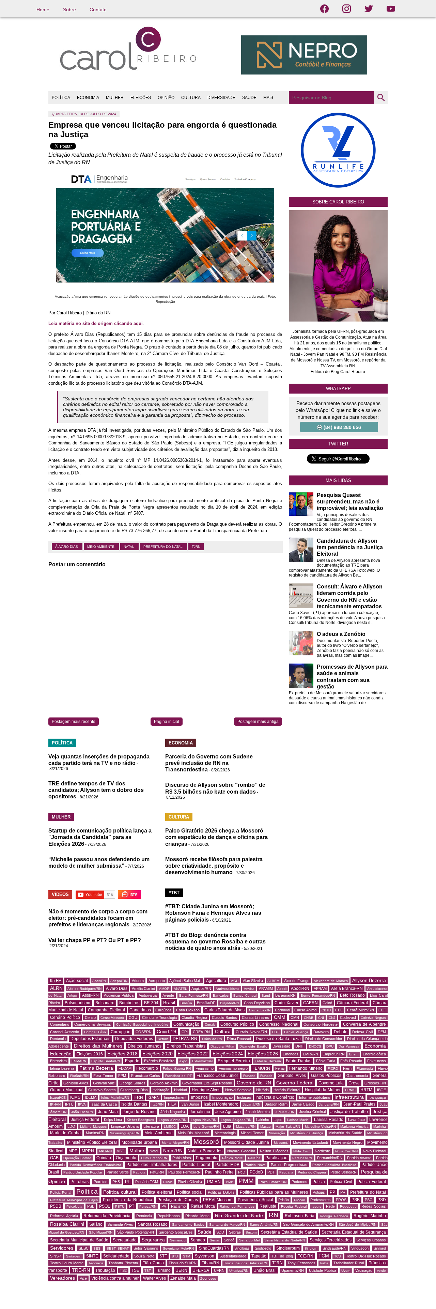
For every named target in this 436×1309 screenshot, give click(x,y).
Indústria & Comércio (274, 1097)
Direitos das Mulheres (98, 1046)
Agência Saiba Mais (185, 981)
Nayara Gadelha (241, 1151)
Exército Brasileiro (159, 1061)
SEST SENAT (118, 1248)
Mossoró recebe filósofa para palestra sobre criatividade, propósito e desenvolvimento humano (214, 865)
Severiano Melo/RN (178, 1248)
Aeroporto (157, 981)
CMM (279, 1017)
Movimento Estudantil (310, 1142)
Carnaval (282, 1010)
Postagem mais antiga (258, 721)
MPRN (88, 1151)
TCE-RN (305, 1256)
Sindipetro (263, 1248)
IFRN (138, 1097)
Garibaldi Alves (292, 1075)
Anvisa (249, 989)
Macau (265, 1126)
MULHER (115, 97)
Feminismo (205, 1068)
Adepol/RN (118, 981)
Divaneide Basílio (253, 1046)
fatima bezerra (62, 1068)
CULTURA (191, 97)
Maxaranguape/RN (124, 1133)
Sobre (69, 9)
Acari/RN (99, 981)
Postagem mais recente (73, 721)
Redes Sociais (373, 1206)
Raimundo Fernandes (237, 1206)
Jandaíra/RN (329, 1104)
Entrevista (58, 1061)
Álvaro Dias (67, 547)
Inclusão (244, 1097)
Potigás (319, 1192)
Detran (163, 1039)
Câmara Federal (352, 1002)
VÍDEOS (60, 894)
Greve (354, 1083)
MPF (72, 1151)
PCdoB (256, 1172)
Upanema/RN (292, 1270)
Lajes (278, 1120)
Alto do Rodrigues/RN (84, 989)
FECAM (125, 1068)
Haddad (180, 1090)
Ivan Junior (190, 1104)
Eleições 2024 (228, 1053)
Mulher (136, 1150)
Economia (375, 1046)
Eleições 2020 (157, 1053)
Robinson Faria (299, 1215)
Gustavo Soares (102, 1090)
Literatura (151, 1126)
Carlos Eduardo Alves (224, 1010)
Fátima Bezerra (96, 1068)
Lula (227, 1126)
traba (324, 1263)
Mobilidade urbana (139, 1142)
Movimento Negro (347, 1142)
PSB (356, 1199)
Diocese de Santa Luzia (278, 1038)
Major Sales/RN (288, 1126)
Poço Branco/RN (273, 1182)
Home (42, 9)
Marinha (379, 1126)
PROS (341, 1200)
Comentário (59, 1024)
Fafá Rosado (351, 1061)
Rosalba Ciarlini (67, 1224)
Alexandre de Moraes (330, 981)
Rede (330, 1206)
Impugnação (222, 1097)
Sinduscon (360, 1248)
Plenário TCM (146, 1182)
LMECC (170, 1126)
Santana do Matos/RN (227, 1224)
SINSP (55, 1256)
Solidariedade (116, 1256)
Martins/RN (95, 1133)
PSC (368, 1200)
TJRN (196, 547)
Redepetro (348, 1206)
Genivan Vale (104, 1083)
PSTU (119, 1206)
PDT (271, 1172)
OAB (54, 1157)
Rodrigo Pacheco (334, 1216)
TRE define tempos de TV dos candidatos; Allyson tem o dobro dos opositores (96, 790)
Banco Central (244, 995)
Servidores (61, 1248)
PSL (90, 1206)
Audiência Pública (119, 995)
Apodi (281, 989)
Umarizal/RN (238, 1270)
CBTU (326, 1010)
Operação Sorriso (77, 1158)
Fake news (376, 1061)
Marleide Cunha (65, 1132)
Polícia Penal (60, 1192)
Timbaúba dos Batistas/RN (245, 1263)
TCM (323, 1255)
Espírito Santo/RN (105, 1061)
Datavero (321, 1032)
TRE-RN (81, 1270)
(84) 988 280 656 (342, 427)
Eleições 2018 (122, 1053)
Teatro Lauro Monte (66, 1263)
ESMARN (79, 1061)
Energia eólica (374, 1054)
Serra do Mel (249, 1240)
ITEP (172, 1104)
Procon (299, 1200)
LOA (185, 1126)
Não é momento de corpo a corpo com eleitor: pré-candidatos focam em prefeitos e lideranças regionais (97, 918)
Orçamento (126, 1157)
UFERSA (200, 1270)
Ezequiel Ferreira (234, 1060)
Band (266, 995)
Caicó (327, 1003)
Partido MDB (227, 1164)
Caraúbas (163, 1010)
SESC (84, 1248)
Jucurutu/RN (284, 1112)
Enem (353, 1054)
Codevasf (348, 1017)
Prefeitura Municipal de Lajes (74, 1200)
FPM (122, 1075)
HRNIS (350, 1090)
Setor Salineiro (146, 1248)
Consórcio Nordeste (320, 1024)
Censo (90, 1017)
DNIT (299, 1046)
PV (163, 1206)
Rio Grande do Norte (239, 1215)
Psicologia (74, 1206)
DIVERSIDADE (221, 97)
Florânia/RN (79, 1076)
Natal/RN (173, 1150)
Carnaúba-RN (259, 1010)
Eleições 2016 (89, 1054)
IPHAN (55, 1104)
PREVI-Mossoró (218, 1199)
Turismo (163, 1270)
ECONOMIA (88, 97)
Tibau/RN (210, 1263)
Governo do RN (254, 1082)
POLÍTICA (61, 97)
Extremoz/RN (202, 1061)
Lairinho (262, 1120)
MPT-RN (105, 1151)
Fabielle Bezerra (268, 1061)
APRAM (320, 988)
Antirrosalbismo (227, 989)
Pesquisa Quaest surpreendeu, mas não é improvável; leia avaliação (350, 501)
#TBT (174, 892)
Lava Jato (356, 1120)
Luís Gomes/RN (206, 1126)
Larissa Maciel (298, 1120)
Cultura (223, 1031)
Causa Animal (305, 1010)
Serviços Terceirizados (331, 1240)
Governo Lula (331, 1083)
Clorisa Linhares (255, 1017)
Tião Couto (153, 1263)
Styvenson (204, 1256)
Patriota (139, 1172)
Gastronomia (357, 1075)
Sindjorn (311, 1248)
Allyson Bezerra (369, 980)
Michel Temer (252, 1133)
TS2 (123, 1270)
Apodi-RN (300, 988)
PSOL (104, 1206)
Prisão (283, 1200)
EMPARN (310, 1054)
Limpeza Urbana (125, 1126)
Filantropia (365, 1068)
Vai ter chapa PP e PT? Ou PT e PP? (94, 940)
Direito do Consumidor (323, 1039)
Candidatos (140, 1010)
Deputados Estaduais (91, 1038)
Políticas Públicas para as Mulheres (274, 1192)
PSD (381, 1199)
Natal (129, 547)
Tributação (105, 1270)
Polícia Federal (371, 1181)
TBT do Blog (282, 1256)
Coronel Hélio (95, 1032)
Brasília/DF (206, 1003)
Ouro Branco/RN (154, 1158)
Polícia (318, 1181)
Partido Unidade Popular (82, 1172)
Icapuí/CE (58, 1097)
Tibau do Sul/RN (183, 1263)
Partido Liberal (196, 1164)
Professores (320, 1200)
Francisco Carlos (145, 1075)
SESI (97, 1248)
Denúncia (58, 1039)
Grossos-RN (375, 1083)
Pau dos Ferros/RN (184, 1172)
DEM (382, 1032)
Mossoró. (281, 1142)
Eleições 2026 (263, 1053)
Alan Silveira (253, 981)
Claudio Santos (224, 1017)
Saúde (205, 1232)
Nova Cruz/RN (346, 1151)
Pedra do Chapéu (312, 1172)
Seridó (229, 1240)
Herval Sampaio (238, 1090)
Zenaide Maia (183, 1278)
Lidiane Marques (93, 1126)
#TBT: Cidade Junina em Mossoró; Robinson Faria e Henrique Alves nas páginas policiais (213, 913)
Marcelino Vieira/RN (320, 1126)
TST (147, 1270)
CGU (133, 1017)
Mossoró (206, 1141)
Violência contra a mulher (115, 1278)
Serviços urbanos (371, 1240)
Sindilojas (242, 1248)
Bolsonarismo (77, 1002)
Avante (168, 995)
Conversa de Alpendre (364, 1024)
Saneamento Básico (188, 1224)
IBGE (381, 1090)
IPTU (69, 1104)
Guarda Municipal (66, 1089)
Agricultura (216, 980)
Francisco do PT (178, 1076)
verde (381, 1270)
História (262, 1090)
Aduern (138, 981)
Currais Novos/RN (251, 1032)
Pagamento (206, 1157)
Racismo (178, 1206)
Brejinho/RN (229, 1003)
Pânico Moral (232, 1158)
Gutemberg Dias (134, 1090)
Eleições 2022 (192, 1053)
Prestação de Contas (177, 1199)
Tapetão (258, 1256)
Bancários (221, 995)
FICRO (333, 1068)
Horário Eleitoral (287, 1090)
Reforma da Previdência (106, 1215)
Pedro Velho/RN (343, 1172)
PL (127, 1181)
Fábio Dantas (298, 1060)
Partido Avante (359, 1158)
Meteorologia (225, 1133)
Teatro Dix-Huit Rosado (366, 1256)
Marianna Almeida (354, 1126)
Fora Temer (103, 1075)
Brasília (186, 1003)
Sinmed (380, 1248)
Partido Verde (118, 1172)
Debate (340, 1031)
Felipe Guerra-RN (176, 1068)
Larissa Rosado (329, 1119)
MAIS (268, 97)
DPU (329, 1046)
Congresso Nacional (278, 1024)
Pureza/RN (147, 1206)
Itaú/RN (158, 1104)
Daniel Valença (296, 1032)
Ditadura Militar (222, 1046)
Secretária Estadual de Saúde (289, 1232)
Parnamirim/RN (329, 1158)
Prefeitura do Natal (163, 547)
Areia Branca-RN (347, 988)
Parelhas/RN (302, 1158)
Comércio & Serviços (92, 1024)
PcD (241, 1172)
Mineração (277, 1133)
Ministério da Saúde (345, 1133)
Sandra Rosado (153, 1224)
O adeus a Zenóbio (341, 634)
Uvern (346, 1270)
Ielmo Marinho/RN (115, 1097)
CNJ (332, 1018)
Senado (197, 1240)
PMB (229, 1182)
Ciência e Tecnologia (159, 1017)
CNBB (308, 1018)
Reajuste (268, 1206)
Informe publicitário (314, 1097)
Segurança (153, 1239)
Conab (210, 1024)
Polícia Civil (341, 1181)
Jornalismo (200, 1111)
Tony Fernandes (301, 1263)
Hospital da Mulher (323, 1089)
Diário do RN (212, 1039)
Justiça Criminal (312, 1112)
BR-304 (151, 1002)
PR (342, 1192)
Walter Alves (154, 1278)
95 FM (56, 980)
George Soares (132, 1083)
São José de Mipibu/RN (358, 1224)
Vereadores (62, 1278)
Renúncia (144, 1216)
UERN (181, 1270)
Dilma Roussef (239, 1039)
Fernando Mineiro (306, 1068)
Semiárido (178, 1240)
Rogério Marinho (370, 1215)
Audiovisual (148, 995)
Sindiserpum (288, 1248)
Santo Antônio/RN (264, 1224)
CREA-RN (201, 1032)
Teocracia (96, 1263)
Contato (98, 9)
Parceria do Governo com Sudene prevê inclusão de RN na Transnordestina (209, 763)
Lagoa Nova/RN (203, 1120)
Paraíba (254, 1158)
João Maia (108, 1111)
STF (163, 1256)
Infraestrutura (349, 1097)
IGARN (153, 1097)
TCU (337, 1256)
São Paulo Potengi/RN (135, 1232)
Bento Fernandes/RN (318, 995)
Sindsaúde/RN (334, 1248)
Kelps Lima (113, 1120)
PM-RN (214, 1181)
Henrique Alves (206, 1089)
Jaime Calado (303, 1104)
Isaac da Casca (104, 1104)
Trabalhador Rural (348, 1263)
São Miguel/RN (101, 1232)
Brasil (169, 1002)
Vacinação (363, 1270)
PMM (246, 1180)
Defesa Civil (362, 1032)
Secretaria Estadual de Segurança (354, 1232)
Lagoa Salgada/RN (236, 1120)
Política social (190, 1192)
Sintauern (73, 1256)
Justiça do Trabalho (349, 1111)
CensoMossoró (112, 1018)
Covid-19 (166, 1031)
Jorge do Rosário (139, 1111)
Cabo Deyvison (257, 1003)
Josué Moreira (258, 1112)
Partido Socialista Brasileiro (334, 1165)
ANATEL (180, 989)
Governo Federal (294, 1082)
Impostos (199, 1097)
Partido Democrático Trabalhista (95, 1165)
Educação (61, 1053)
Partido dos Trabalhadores (151, 1164)
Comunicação (186, 1024)
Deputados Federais (134, 1038)
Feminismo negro (233, 1068)
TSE (135, 1270)
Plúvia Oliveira (190, 1182)
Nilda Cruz (301, 1151)
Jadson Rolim (276, 1104)
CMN (295, 1017)
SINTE (92, 1256)
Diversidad (281, 1046)
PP (332, 1192)
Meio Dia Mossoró (193, 1133)
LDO (71, 1126)
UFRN (219, 1270)
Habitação (161, 1090)
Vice (83, 1278)
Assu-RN (90, 995)
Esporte (132, 1060)
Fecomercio (147, 1068)
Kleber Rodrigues (140, 1120)
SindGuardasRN (214, 1248)
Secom (251, 1232)
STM (186, 1256)
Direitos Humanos (145, 1046)
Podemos (299, 1182)
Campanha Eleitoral (106, 1010)
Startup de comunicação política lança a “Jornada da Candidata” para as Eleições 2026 (100, 837)
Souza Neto (144, 1256)
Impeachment (175, 1097)
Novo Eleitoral (374, 1151)
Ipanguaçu (377, 1097)
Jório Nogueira (172, 1112)
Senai (214, 1240)
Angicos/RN (201, 988)
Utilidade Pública (322, 1270)
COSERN (144, 1032)
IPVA (82, 1104)
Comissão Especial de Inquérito (142, 1024)
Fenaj (279, 1068)
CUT (275, 1032)
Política (87, 1191)
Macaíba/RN (245, 1126)
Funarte (249, 1076)
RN (273, 1215)
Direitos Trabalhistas (186, 1046)
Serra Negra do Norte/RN (284, 1240)
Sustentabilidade (232, 1256)
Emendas (290, 1054)
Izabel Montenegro (221, 1104)
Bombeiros (129, 1002)
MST (120, 1151)
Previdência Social (255, 1199)
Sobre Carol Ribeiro (338, 201)
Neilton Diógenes (274, 1151)
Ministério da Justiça (306, 1133)
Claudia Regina (194, 1017)
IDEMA (90, 1097)
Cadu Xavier (286, 1002)
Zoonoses (208, 1278)
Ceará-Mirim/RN (360, 1010)
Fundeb (266, 1076)
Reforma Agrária (64, 1216)
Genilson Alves (75, 1083)
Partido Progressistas (289, 1165)
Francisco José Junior (217, 1075)
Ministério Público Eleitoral (92, 1142)
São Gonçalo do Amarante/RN (308, 1224)
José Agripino (228, 1111)
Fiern (347, 1068)
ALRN (56, 988)
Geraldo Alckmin (163, 1083)
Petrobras (80, 1181)
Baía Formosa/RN (193, 995)
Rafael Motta (203, 1206)
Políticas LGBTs (221, 1192)
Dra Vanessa (349, 1046)
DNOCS (315, 1046)
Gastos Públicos (326, 1075)
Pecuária (286, 1172)
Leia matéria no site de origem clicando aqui (95, 323)
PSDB (55, 1206)
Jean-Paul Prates (359, 1104)
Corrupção (120, 1031)
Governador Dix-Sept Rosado (207, 1083)
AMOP (164, 989)
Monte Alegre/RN (175, 1142)
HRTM (366, 1089)
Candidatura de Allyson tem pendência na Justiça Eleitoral (350, 547)
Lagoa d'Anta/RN (172, 1120)
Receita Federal (294, 1206)
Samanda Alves (120, 1224)
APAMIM (266, 988)
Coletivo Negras (373, 1018)
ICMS (75, 1097)
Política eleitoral (157, 1192)
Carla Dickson (188, 1010)
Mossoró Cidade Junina (246, 1142)
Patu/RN (157, 1172)
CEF (382, 1010)
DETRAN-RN (185, 1038)
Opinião (103, 1157)
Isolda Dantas (134, 1104)
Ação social (77, 980)
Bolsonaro (104, 1002)
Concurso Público (237, 1024)
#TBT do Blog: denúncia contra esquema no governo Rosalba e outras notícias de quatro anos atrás (215, 941)
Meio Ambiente (101, 547)
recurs (316, 1206)
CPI (185, 1032)
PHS (116, 1182)
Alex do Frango (296, 981)
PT (131, 1206)
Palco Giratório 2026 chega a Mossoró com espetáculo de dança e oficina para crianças (216, 837)
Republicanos (168, 1216)
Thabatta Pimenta (123, 1263)
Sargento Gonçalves (176, 1232)
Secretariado (125, 1240)
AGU (234, 981)
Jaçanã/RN (251, 1104)
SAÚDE (249, 97)
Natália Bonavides (205, 1151)
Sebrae (235, 1232)
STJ (175, 1256)
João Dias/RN (82, 1112)
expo (183, 1061)
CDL (339, 1010)
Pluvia (168, 1182)
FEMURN (261, 1068)
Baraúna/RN (285, 995)
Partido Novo (255, 1165)
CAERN (310, 1002)
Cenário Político (65, 1017)
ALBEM (273, 981)
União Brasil (265, 1270)
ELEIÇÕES (140, 97)
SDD (220, 1232)
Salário (96, 1224)
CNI (321, 1018)
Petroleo (100, 1182)
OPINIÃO (166, 97)
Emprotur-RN (334, 1054)
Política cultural (119, 1192)
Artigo (72, 995)
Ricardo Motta (197, 1216)
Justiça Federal (85, 1119)
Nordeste (322, 1151)
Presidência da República (127, 1199)
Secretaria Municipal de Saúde (79, 1240)
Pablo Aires (181, 1158)
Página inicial (166, 721)
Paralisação (276, 1157)
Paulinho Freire (219, 1172)
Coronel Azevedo (64, 1032)
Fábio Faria (325, 1061)
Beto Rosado (352, 995)
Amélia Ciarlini (143, 988)
